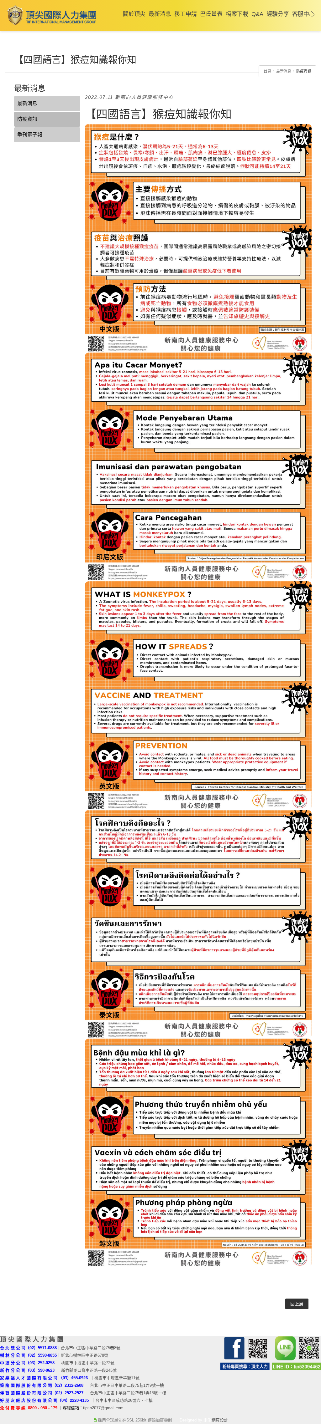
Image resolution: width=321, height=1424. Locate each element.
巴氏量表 (211, 14)
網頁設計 (220, 1420)
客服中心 (303, 14)
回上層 (296, 1303)
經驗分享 (277, 14)
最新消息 (160, 14)
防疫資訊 (27, 119)
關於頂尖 (134, 14)
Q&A (257, 14)
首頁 (267, 71)
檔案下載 (237, 14)
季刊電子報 (29, 134)
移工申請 (185, 14)
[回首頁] (51, 15)
